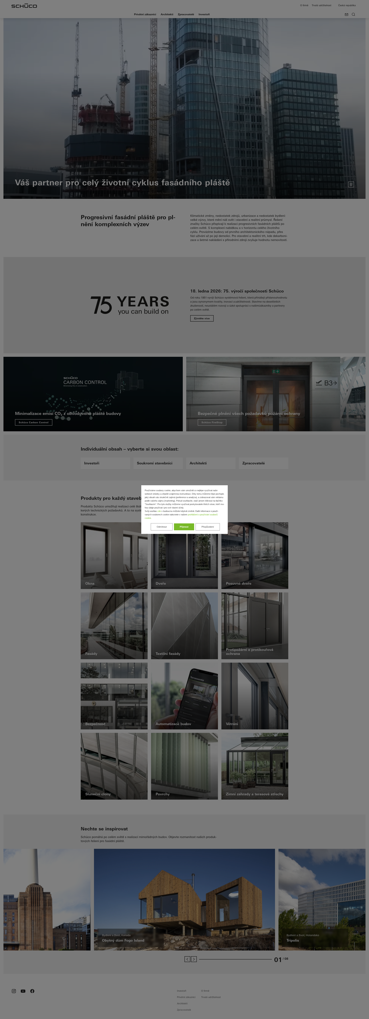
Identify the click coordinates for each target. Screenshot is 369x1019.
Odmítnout (162, 527)
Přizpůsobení (208, 527)
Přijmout (184, 527)
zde (159, 511)
